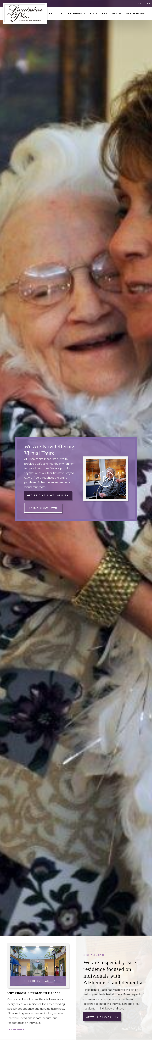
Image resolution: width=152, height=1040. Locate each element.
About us (55, 13)
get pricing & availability (131, 13)
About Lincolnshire (102, 1017)
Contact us (143, 3)
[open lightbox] (105, 478)
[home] (25, 13)
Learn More (16, 1029)
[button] (99, 13)
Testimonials (76, 13)
